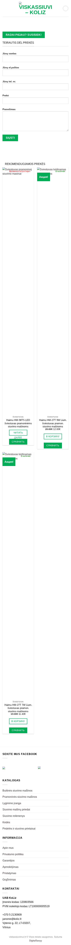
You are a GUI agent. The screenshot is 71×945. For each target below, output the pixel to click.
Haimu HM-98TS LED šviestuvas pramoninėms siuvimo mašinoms (18, 423)
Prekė (5, 95)
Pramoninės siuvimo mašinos (19, 796)
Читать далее (18, 433)
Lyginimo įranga (11, 803)
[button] (4, 8)
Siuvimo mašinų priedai (16, 809)
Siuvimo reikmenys (13, 816)
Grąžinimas (9, 879)
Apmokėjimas (10, 867)
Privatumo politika (12, 854)
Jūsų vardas (9, 53)
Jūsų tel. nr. (9, 81)
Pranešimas (9, 109)
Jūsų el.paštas (10, 67)
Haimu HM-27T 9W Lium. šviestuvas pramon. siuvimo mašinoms (53, 423)
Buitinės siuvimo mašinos (17, 790)
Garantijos (8, 860)
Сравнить (18, 441)
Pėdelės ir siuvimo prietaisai (19, 828)
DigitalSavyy (35, 940)
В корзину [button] (53, 436)
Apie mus (8, 847)
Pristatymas (9, 873)
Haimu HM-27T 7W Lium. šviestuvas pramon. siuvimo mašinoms (18, 708)
